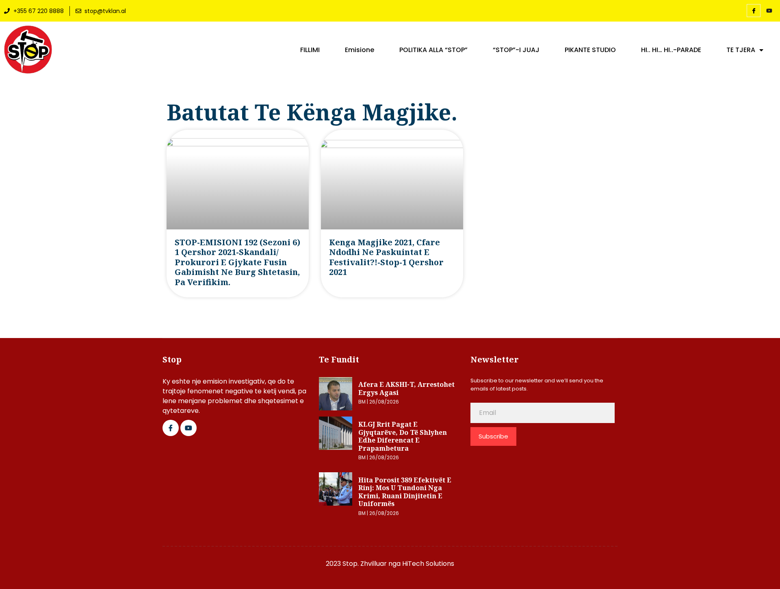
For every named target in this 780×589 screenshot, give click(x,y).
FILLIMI (310, 50)
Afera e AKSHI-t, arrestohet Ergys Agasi (406, 388)
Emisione (359, 50)
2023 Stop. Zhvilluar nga (364, 563)
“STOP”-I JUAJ (516, 50)
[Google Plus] (188, 428)
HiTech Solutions (428, 563)
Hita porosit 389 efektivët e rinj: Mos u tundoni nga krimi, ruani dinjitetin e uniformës (404, 492)
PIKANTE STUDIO (590, 50)
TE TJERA (740, 50)
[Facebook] (753, 10)
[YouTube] (769, 10)
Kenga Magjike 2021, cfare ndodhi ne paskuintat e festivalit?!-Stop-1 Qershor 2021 (386, 257)
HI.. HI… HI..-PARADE (671, 50)
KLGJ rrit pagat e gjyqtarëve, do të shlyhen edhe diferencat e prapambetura (402, 436)
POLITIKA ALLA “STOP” (433, 50)
